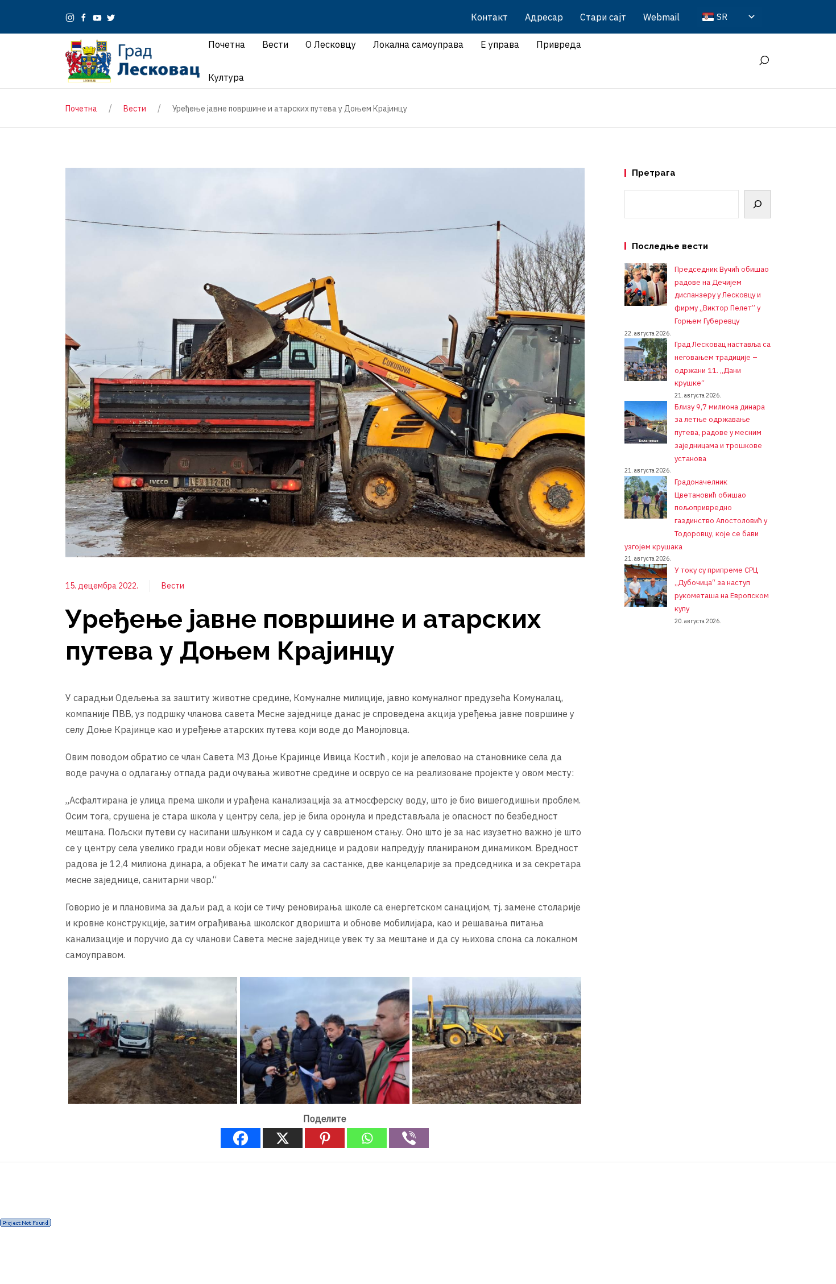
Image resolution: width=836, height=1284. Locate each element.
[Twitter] (110, 17)
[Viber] (409, 1138)
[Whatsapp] (367, 1138)
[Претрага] (757, 204)
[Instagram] (70, 17)
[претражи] (764, 61)
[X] (283, 1138)
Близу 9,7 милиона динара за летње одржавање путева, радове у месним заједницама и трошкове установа (719, 432)
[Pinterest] (325, 1138)
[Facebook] (83, 17)
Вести (173, 586)
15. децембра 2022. (101, 586)
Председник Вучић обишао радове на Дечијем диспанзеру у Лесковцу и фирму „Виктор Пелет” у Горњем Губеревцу (721, 295)
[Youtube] (97, 17)
